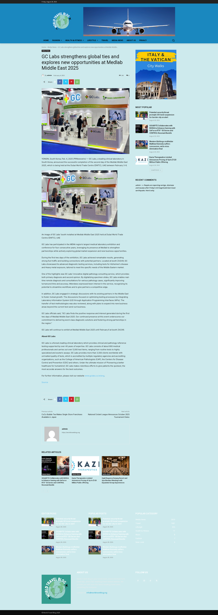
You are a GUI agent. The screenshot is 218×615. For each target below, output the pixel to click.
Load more (155, 170)
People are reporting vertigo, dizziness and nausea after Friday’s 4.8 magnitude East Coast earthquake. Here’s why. (155, 188)
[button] (173, 40)
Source (45, 382)
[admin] (43, 75)
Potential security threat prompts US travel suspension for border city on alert (161, 114)
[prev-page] (43, 491)
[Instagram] (144, 580)
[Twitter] (65, 81)
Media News (52, 47)
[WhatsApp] (77, 81)
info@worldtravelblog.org (97, 592)
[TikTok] (150, 580)
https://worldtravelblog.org (71, 432)
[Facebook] (59, 81)
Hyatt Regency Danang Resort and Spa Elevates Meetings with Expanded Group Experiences (114, 480)
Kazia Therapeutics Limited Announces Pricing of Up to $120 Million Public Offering (84, 480)
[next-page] (47, 491)
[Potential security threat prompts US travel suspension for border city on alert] (141, 115)
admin (49, 75)
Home (44, 47)
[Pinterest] (71, 81)
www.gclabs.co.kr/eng (94, 376)
